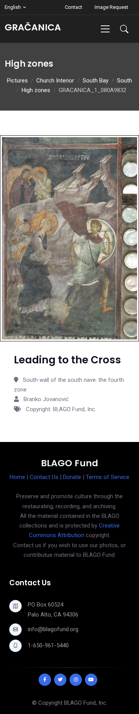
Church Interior (55, 80)
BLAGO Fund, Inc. (85, 702)
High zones (36, 90)
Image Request (111, 7)
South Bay (95, 80)
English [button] (13, 7)
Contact (73, 7)
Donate (72, 477)
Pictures (17, 80)
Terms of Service (107, 477)
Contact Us (44, 477)
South (124, 80)
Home (17, 477)
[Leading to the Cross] (69, 238)
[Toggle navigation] (105, 28)
